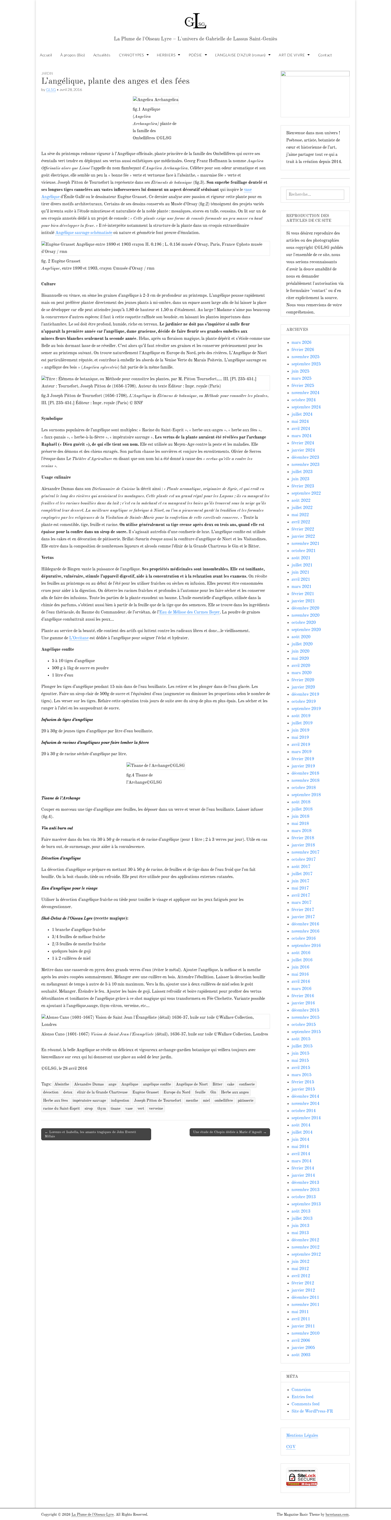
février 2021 (303, 594)
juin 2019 (300, 730)
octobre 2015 (304, 1025)
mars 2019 (301, 752)
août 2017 (301, 867)
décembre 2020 (305, 608)
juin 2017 (300, 881)
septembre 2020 (306, 630)
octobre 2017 (304, 860)
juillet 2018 (302, 809)
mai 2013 (300, 1233)
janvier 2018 (303, 845)
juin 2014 (300, 1140)
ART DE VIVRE (292, 55)
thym (101, 1108)
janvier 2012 (303, 1290)
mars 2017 (301, 903)
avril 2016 (301, 982)
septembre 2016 (306, 946)
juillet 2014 (302, 1132)
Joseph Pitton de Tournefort (157, 1101)
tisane (115, 1108)
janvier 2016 (303, 1003)
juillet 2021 (302, 565)
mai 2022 (300, 515)
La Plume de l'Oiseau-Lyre (93, 1515)
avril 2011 (301, 1319)
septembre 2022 (306, 493)
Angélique (129, 1084)
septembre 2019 (306, 709)
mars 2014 (301, 1161)
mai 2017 (300, 888)
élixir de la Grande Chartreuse (102, 1092)
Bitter (217, 1084)
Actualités (102, 55)
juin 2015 (300, 1053)
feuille (200, 1092)
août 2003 (301, 1355)
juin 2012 (300, 1262)
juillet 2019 (302, 723)
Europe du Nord (177, 1092)
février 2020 (303, 680)
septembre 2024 (306, 407)
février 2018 (303, 838)
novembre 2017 (305, 852)
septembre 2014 (306, 1118)
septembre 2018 (306, 795)
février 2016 (303, 996)
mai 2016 (300, 974)
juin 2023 (300, 479)
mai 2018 (300, 824)
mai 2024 (300, 422)
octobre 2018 (304, 788)
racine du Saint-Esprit (61, 1108)
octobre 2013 (304, 1197)
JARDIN (47, 73)
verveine (156, 1108)
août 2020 (301, 637)
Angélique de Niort (192, 1084)
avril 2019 (301, 745)
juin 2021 (300, 572)
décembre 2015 (305, 1010)
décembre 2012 (305, 1240)
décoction (51, 1092)
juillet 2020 (302, 644)
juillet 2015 (302, 1046)
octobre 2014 (304, 1111)
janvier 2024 (303, 450)
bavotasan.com (337, 1515)
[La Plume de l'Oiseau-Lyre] (195, 18)
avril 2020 (301, 666)
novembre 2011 (305, 1305)
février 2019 (303, 759)
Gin (213, 1092)
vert (141, 1108)
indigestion (120, 1101)
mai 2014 (300, 1147)
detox (67, 1092)
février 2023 (303, 486)
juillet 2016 (302, 960)
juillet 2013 (302, 1219)
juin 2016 (300, 967)
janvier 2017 (303, 917)
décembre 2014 (305, 1097)
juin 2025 (300, 371)
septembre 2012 (306, 1254)
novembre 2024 (305, 393)
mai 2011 (300, 1312)
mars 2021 (301, 587)
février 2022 (303, 529)
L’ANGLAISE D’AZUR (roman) (240, 55)
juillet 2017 (302, 874)
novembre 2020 (305, 615)
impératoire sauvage (89, 1101)
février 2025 (303, 386)
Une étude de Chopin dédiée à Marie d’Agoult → (230, 1132)
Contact (325, 55)
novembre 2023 (305, 465)
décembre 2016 (305, 924)
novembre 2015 (305, 1018)
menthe (192, 1101)
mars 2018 (301, 831)
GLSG (51, 89)
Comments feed (305, 1404)
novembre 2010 (305, 1333)
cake (230, 1084)
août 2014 (301, 1125)
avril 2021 (301, 580)
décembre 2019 (305, 694)
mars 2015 (301, 1075)
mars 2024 (301, 436)
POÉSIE (195, 55)
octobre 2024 (304, 400)
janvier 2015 (303, 1089)
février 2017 (303, 910)
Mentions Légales (302, 1436)
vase (129, 1108)
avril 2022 (301, 522)
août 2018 (301, 802)
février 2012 (303, 1283)
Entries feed (302, 1397)
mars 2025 (301, 379)
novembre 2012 (305, 1247)
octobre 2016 (304, 939)
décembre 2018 (305, 773)
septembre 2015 (306, 1032)
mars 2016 (301, 989)
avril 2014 (301, 1154)
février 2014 (303, 1168)
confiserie (247, 1084)
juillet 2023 (302, 472)
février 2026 (303, 350)
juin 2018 (300, 817)
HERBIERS (166, 55)
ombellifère (224, 1101)
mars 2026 (301, 343)
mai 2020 (300, 659)
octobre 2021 (304, 551)
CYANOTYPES (131, 55)
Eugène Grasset (145, 1092)
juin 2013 (300, 1226)
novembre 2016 (305, 931)
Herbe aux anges (235, 1092)
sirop (89, 1108)
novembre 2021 (305, 544)
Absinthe (61, 1084)
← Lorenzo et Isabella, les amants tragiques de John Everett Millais (90, 1134)
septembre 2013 (306, 1204)
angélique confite (157, 1084)
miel (206, 1101)
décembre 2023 (305, 458)
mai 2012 (300, 1269)
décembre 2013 (305, 1183)
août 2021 (301, 558)
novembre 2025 (305, 357)
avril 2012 (301, 1276)
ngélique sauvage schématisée (85, 233)
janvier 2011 (303, 1326)
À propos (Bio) (72, 55)
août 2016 (301, 953)
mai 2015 (300, 1061)
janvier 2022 (303, 536)
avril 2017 (301, 895)
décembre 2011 (305, 1298)
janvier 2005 (303, 1348)
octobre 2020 (304, 623)
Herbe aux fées (55, 1101)
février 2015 (303, 1082)
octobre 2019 (304, 702)
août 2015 (301, 1039)
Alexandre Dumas (89, 1084)
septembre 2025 (306, 364)
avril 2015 (301, 1068)
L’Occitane (79, 638)
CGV (291, 1447)
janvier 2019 (303, 766)
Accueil (46, 55)
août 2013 (301, 1211)
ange (113, 1084)
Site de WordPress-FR (312, 1411)
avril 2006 (301, 1341)
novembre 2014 (305, 1104)
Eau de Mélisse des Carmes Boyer (189, 612)
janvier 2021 (303, 601)
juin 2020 (300, 651)
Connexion (301, 1390)
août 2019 (301, 716)
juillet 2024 (302, 414)
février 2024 (303, 443)
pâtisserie (245, 1101)
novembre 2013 (305, 1190)
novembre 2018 (305, 781)
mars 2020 (301, 673)
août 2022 (301, 501)
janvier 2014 (303, 1176)
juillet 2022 (302, 508)
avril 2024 (301, 429)
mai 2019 (300, 738)
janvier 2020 (303, 687)
